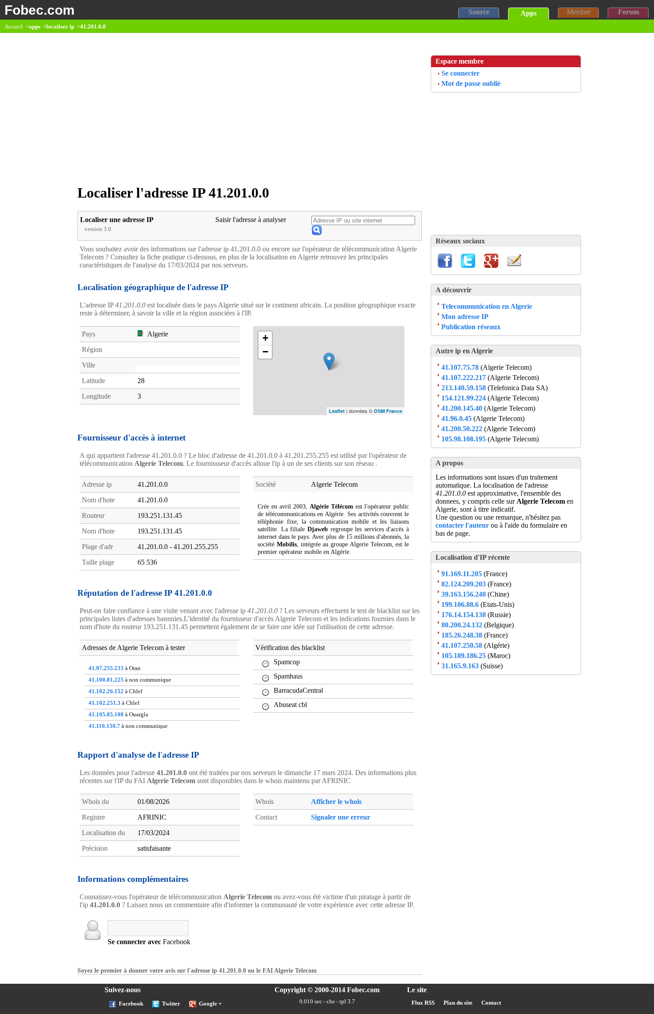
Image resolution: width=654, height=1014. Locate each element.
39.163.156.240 (463, 594)
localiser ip (60, 27)
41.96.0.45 (456, 418)
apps (34, 27)
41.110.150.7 (104, 726)
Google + (210, 1004)
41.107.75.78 (460, 367)
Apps (529, 13)
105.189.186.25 (463, 655)
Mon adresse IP (464, 316)
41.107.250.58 (461, 645)
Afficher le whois (336, 801)
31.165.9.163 (460, 666)
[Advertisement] (252, 113)
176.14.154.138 (463, 614)
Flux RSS (423, 1003)
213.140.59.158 (463, 388)
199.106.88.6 (460, 604)
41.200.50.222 (461, 428)
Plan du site (458, 1003)
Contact (491, 1003)
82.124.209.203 (463, 584)
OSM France (388, 411)
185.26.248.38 (461, 635)
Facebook (131, 1004)
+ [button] (265, 337)
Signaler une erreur (340, 817)
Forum (628, 12)
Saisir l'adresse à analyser (250, 219)
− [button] (265, 351)
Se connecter (460, 73)
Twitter (171, 1004)
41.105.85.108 (106, 714)
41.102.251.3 (105, 703)
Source (478, 12)
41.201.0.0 (93, 27)
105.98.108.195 (463, 439)
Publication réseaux (471, 327)
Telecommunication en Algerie (486, 306)
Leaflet (337, 411)
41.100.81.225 (106, 680)
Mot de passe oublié (471, 83)
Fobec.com (39, 9)
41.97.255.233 (106, 668)
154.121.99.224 (463, 398)
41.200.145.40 (461, 408)
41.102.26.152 (106, 691)
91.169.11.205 (461, 574)
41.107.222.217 (463, 377)
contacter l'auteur (463, 525)
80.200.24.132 (461, 625)
